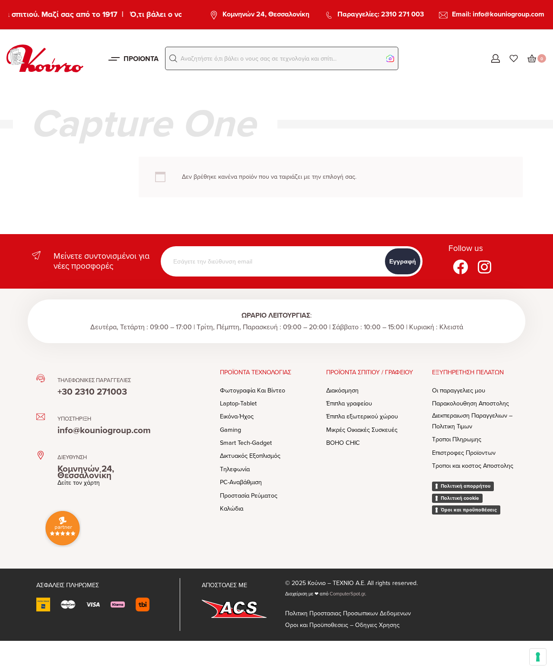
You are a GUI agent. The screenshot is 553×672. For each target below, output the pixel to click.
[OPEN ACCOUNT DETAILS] (495, 58)
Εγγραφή (402, 261)
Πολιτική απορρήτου (465, 486)
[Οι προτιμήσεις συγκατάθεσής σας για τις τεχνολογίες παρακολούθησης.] (538, 657)
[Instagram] (485, 266)
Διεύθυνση (72, 457)
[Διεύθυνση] (40, 455)
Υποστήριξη (74, 418)
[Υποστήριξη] (40, 416)
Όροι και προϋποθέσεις (469, 510)
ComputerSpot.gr (347, 594)
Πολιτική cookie (460, 498)
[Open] (513, 58)
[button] (173, 58)
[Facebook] (460, 266)
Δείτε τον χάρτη (78, 482)
